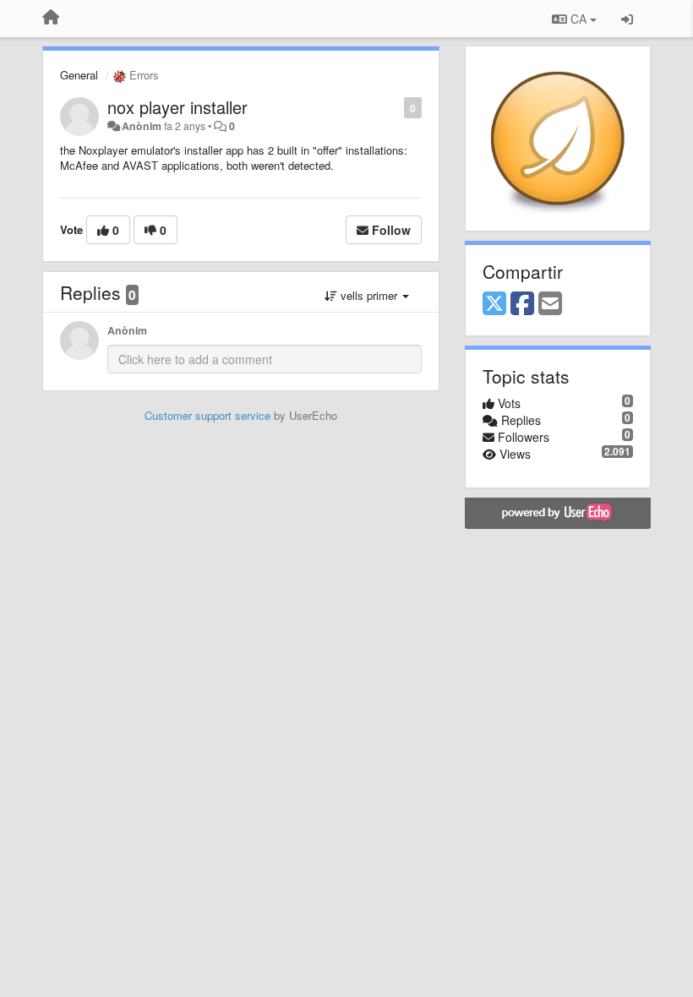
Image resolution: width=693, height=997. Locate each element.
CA (578, 18)
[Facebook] (522, 304)
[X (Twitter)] (494, 304)
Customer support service (207, 415)
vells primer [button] (369, 295)
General (79, 75)
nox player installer (177, 107)
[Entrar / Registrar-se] (627, 18)
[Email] (550, 304)
